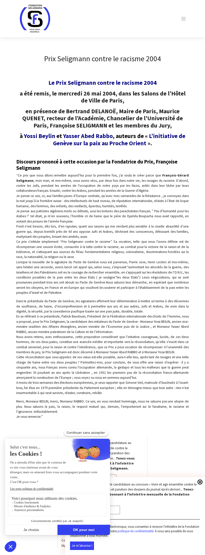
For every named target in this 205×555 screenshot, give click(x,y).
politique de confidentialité (136, 531)
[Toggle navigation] (183, 18)
